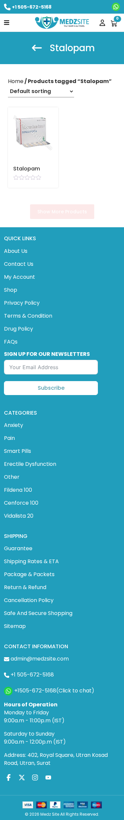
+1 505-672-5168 (32, 7)
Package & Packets (29, 574)
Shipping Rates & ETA (31, 561)
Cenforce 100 (21, 503)
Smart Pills (17, 451)
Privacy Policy (22, 303)
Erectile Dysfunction (30, 464)
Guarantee (18, 548)
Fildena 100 (18, 490)
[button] (6, 22)
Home (15, 81)
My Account (19, 277)
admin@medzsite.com (40, 659)
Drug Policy (18, 329)
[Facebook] (8, 777)
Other (12, 477)
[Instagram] (35, 777)
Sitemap (15, 626)
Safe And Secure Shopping (38, 613)
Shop (10, 290)
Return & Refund (25, 587)
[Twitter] (21, 777)
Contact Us (18, 264)
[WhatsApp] (116, 7)
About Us (15, 251)
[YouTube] (48, 777)
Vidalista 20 (18, 516)
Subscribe (51, 388)
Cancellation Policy (29, 600)
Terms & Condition (28, 316)
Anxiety (13, 425)
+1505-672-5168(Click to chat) (54, 691)
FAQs (11, 342)
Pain (9, 438)
